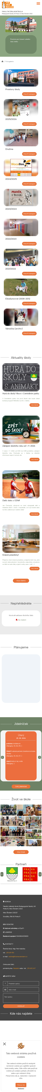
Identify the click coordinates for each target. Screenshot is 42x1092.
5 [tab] (22, 30)
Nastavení (21, 1088)
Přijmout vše (21, 1085)
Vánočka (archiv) (14, 328)
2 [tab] (15, 30)
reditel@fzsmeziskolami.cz (17, 956)
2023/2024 (11, 209)
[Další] (39, 757)
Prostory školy (12, 89)
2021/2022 (10, 268)
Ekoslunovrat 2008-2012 (17, 298)
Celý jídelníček (21, 786)
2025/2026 (11, 119)
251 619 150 (10, 953)
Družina (9, 149)
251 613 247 (31, 968)
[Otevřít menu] (38, 3)
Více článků (21, 581)
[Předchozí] (2, 757)
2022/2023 (11, 239)
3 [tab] (17, 30)
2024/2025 (11, 179)
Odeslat (21, 1006)
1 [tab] (12, 30)
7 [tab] (27, 30)
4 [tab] (20, 30)
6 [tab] (24, 30)
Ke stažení (22, 620)
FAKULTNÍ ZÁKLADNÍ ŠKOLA (12, 11)
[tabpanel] (21, 24)
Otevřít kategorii (29, 94)
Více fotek (21, 852)
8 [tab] (29, 30)
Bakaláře (16, 968)
